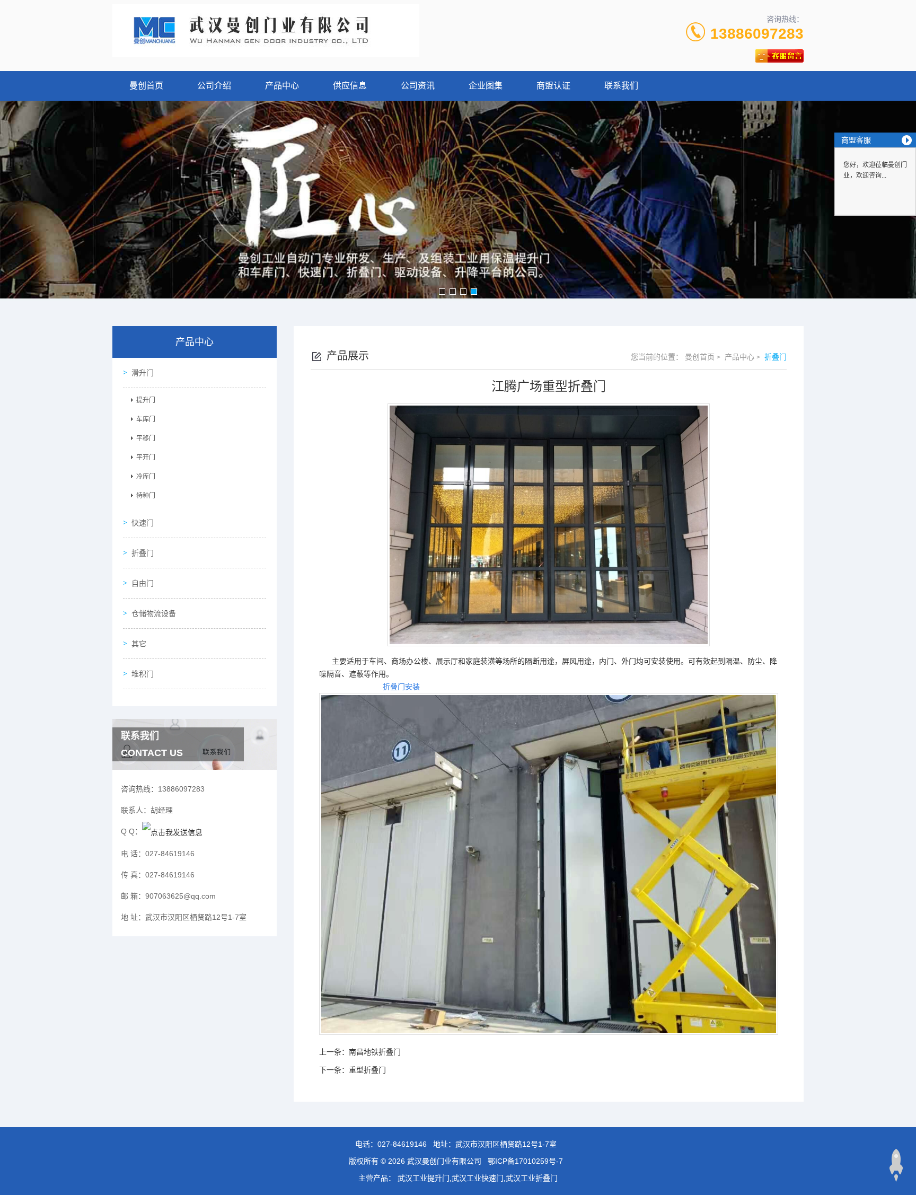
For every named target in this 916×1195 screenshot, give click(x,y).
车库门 (145, 419)
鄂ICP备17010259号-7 (525, 1161)
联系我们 (621, 85)
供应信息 (350, 85)
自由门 (142, 583)
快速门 (142, 523)
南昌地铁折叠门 (375, 1052)
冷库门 (145, 476)
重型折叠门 (367, 1070)
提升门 (145, 400)
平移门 (145, 438)
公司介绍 (214, 85)
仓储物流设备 (153, 613)
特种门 (145, 495)
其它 (138, 643)
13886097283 (757, 33)
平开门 (145, 457)
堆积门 (142, 674)
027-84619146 (402, 1144)
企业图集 (486, 85)
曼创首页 (146, 85)
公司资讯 (418, 85)
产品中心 (282, 85)
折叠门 (142, 553)
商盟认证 (553, 85)
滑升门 (142, 372)
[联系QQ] (172, 831)
